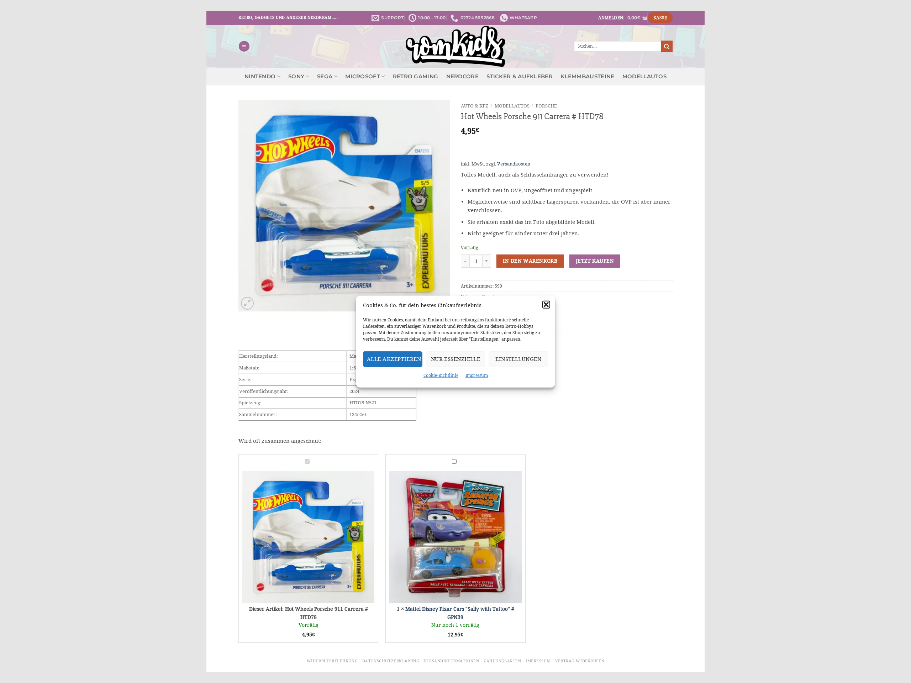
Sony (296, 76)
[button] (546, 304)
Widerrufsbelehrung (332, 660)
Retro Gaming (415, 76)
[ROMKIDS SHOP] (456, 46)
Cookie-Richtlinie (440, 375)
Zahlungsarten (502, 660)
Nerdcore (462, 76)
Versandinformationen (451, 660)
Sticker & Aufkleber (519, 76)
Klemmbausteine (587, 76)
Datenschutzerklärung (390, 660)
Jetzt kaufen (595, 261)
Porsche (546, 106)
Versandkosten (513, 164)
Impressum (476, 375)
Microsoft (362, 76)
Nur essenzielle (455, 359)
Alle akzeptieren (394, 359)
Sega (324, 76)
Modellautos (644, 76)
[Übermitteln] (667, 46)
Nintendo (259, 76)
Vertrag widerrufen (579, 660)
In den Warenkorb (530, 261)
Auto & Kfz (474, 106)
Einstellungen (518, 359)
